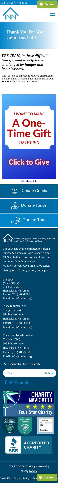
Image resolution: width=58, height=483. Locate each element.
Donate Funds (34, 206)
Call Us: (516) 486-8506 (14, 3)
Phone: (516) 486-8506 (16, 294)
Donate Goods (33, 191)
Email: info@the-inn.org (17, 298)
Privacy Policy (21, 478)
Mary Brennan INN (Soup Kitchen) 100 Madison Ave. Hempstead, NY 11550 (16, 312)
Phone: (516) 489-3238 (16, 352)
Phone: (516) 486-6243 (16, 322)
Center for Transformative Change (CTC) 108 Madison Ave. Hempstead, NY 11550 (18, 341)
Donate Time (35, 220)
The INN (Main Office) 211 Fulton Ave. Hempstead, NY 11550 (16, 285)
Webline (33, 471)
